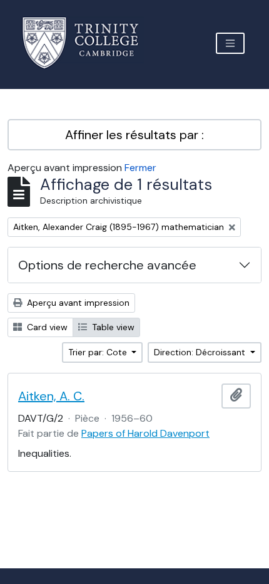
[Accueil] (88, 43)
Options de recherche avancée (107, 265)
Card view (46, 327)
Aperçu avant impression (76, 302)
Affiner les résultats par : (134, 135)
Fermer (140, 167)
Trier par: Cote (98, 352)
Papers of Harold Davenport (145, 433)
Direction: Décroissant (201, 352)
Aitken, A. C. (51, 396)
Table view (111, 327)
